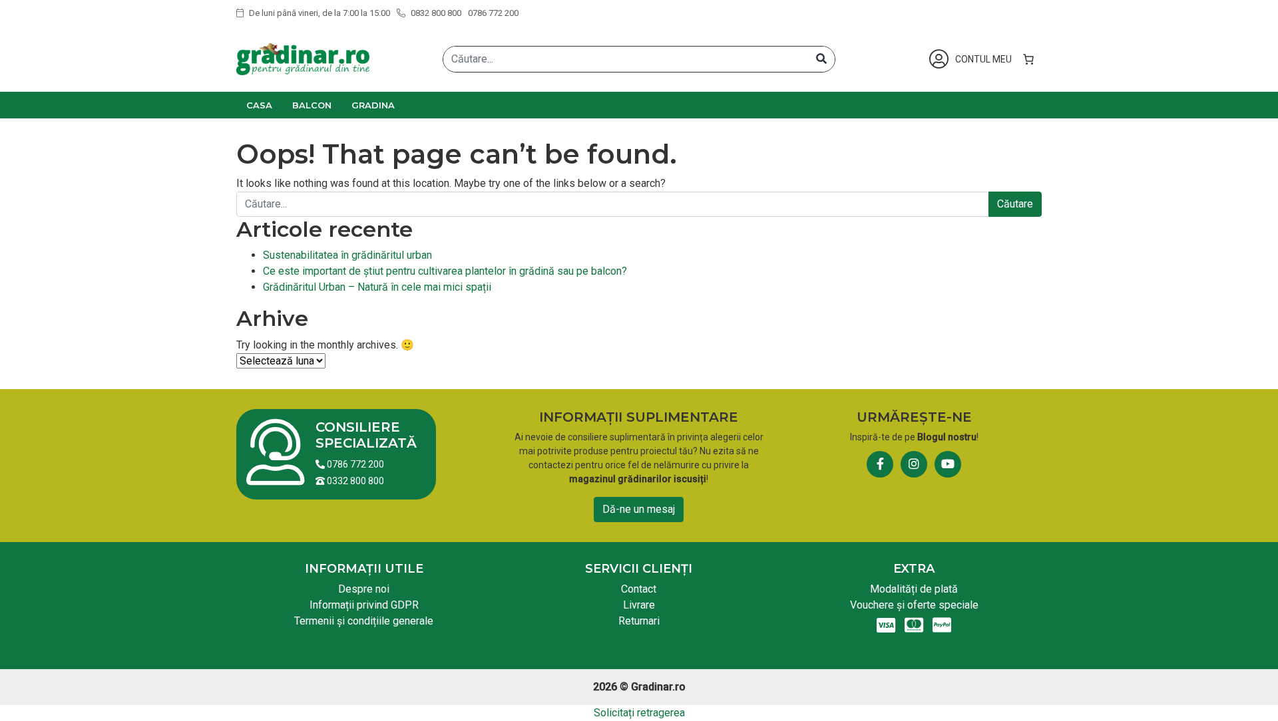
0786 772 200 (493, 13)
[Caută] (821, 59)
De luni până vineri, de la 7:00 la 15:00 (318, 13)
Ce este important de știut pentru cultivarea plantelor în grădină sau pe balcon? (445, 271)
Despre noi (363, 589)
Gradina (373, 105)
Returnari (639, 621)
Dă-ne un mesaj (638, 509)
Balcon (311, 105)
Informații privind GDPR (364, 605)
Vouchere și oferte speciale (914, 605)
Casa (259, 105)
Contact (638, 589)
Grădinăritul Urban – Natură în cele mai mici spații (377, 287)
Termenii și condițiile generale (363, 621)
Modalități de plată (914, 589)
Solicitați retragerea (639, 712)
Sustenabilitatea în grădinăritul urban (347, 255)
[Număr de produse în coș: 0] (1028, 59)
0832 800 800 (435, 13)
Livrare (639, 605)
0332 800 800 (354, 481)
